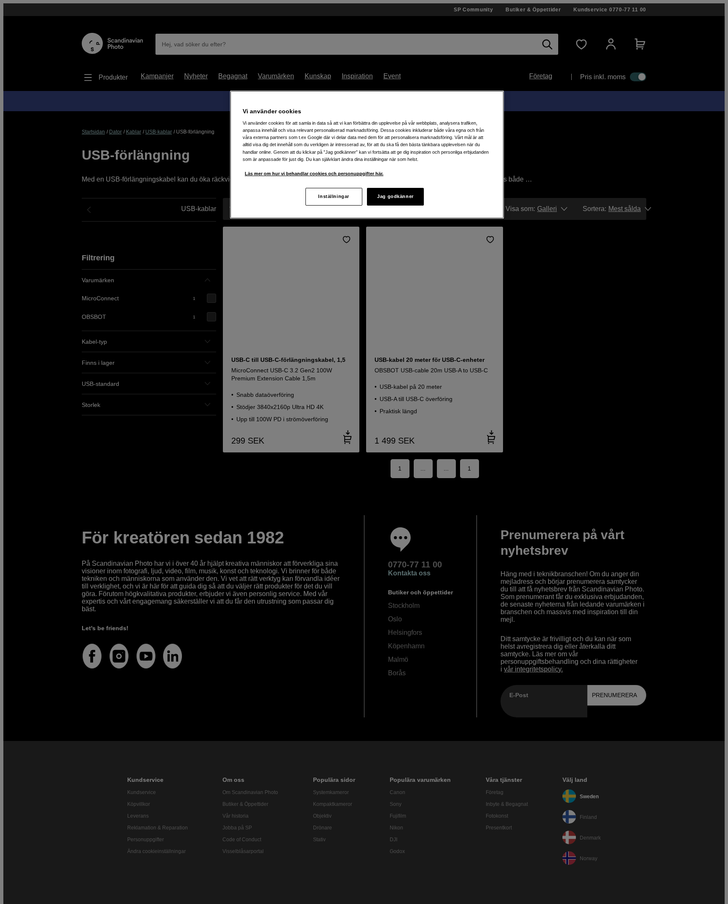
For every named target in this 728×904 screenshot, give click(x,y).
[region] (367, 155)
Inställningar (333, 196)
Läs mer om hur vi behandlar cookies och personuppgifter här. (314, 173)
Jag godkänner (395, 196)
